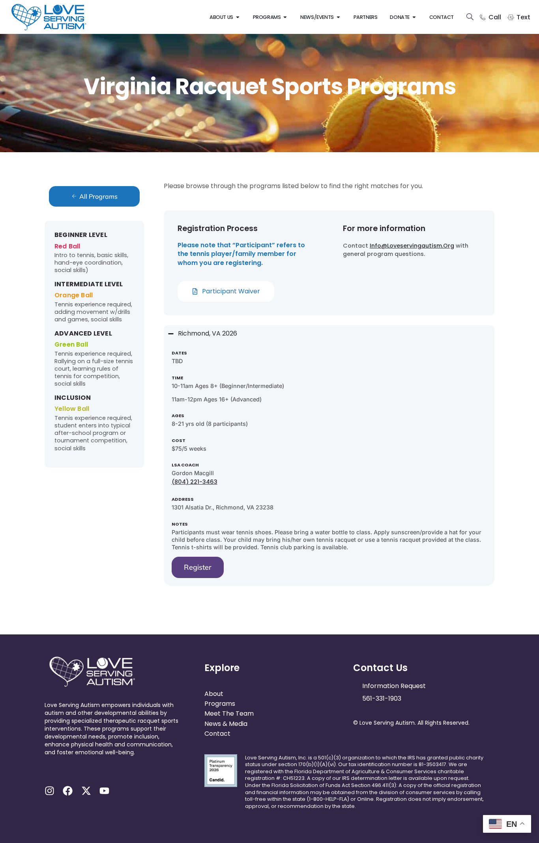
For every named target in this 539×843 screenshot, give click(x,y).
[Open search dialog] (470, 18)
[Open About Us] (237, 17)
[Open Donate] (414, 17)
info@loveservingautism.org (412, 246)
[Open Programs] (285, 17)
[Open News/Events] (338, 17)
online (365, 799)
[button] (115, 760)
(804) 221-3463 (194, 482)
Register (197, 567)
